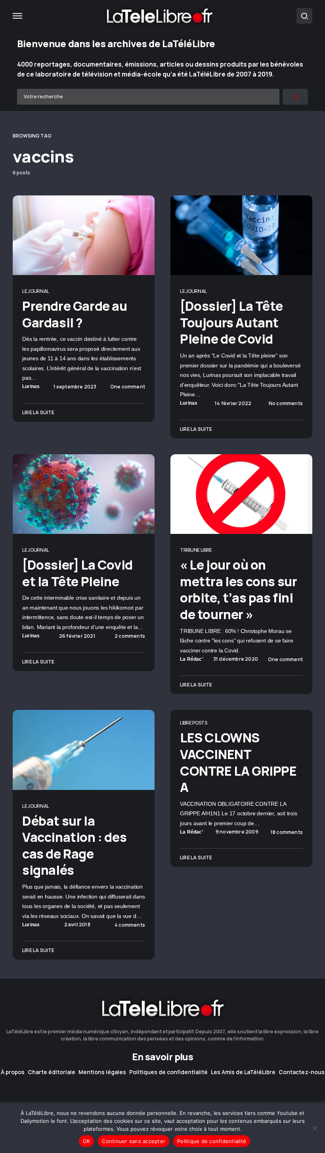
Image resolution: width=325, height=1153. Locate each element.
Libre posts (193, 722)
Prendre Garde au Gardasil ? (74, 314)
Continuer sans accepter (133, 1141)
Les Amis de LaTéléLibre (243, 1072)
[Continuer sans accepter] (315, 1128)
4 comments (130, 925)
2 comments (130, 636)
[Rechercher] (295, 97)
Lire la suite (38, 412)
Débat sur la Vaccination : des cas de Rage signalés (74, 845)
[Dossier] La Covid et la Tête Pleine (77, 573)
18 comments (287, 832)
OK (86, 1141)
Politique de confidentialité (211, 1141)
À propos (13, 1072)
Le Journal (35, 291)
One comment (127, 387)
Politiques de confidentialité (168, 1072)
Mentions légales (102, 1072)
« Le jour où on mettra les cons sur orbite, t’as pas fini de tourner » (238, 589)
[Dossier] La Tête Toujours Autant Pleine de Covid (231, 322)
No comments (286, 403)
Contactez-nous (302, 1072)
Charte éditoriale (51, 1072)
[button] (17, 16)
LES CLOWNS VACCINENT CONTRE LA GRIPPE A (238, 762)
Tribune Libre (196, 550)
